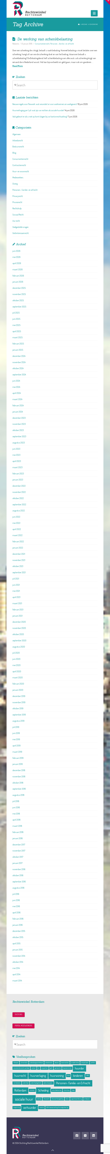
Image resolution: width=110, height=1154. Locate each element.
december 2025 (19, 288)
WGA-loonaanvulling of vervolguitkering (57, 1107)
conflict (93, 1063)
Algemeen (16, 134)
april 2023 (16, 461)
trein (67, 1099)
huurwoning (57, 1075)
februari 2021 (17, 609)
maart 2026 (17, 269)
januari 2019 (17, 764)
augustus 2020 (18, 646)
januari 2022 (17, 547)
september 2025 (19, 306)
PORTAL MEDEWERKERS (23, 1025)
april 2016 (16, 912)
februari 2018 (17, 832)
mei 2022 (16, 523)
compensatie (84, 1063)
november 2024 (18, 362)
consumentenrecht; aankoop (21, 1068)
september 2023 (19, 436)
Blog (14, 152)
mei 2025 (16, 325)
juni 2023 (16, 448)
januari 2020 (17, 690)
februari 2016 (17, 918)
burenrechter (65, 1063)
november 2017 (18, 850)
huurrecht (20, 1075)
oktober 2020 (18, 634)
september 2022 (19, 504)
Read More (17, 66)
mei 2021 (16, 591)
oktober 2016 (17, 875)
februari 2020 (18, 683)
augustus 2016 (18, 887)
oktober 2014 (17, 962)
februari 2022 (18, 541)
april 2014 (16, 974)
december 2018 (18, 770)
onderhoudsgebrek (36, 1083)
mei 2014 (16, 968)
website (41, 1107)
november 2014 (18, 956)
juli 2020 (16, 652)
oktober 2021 (17, 566)
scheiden (32, 1090)
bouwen (57, 1063)
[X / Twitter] (85, 1135)
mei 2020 (16, 665)
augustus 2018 (18, 795)
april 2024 (16, 393)
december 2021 (18, 554)
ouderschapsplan (48, 1083)
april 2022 (16, 529)
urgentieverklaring (76, 1099)
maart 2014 (17, 980)
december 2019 (18, 696)
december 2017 (18, 844)
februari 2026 (18, 275)
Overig (15, 183)
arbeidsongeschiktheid (36, 1063)
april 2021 (16, 597)
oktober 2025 (18, 300)
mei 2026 (16, 257)
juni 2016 (16, 900)
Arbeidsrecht (17, 140)
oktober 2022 (18, 498)
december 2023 (19, 418)
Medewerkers (17, 177)
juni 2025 (16, 319)
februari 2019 (17, 758)
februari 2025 (18, 343)
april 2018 (16, 819)
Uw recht (16, 220)
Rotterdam (20, 1090)
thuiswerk (46, 1099)
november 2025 (19, 294)
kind (68, 1075)
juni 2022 (16, 516)
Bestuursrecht (18, 146)
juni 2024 (16, 380)
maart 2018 (17, 826)
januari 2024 (17, 411)
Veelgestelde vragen (20, 227)
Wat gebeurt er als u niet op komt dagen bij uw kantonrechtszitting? (39, 116)
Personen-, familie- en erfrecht (62, 44)
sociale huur (24, 1099)
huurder (79, 1068)
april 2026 (16, 263)
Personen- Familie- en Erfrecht (73, 1083)
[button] (94, 13)
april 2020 (16, 671)
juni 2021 (16, 584)
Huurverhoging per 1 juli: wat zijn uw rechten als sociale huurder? (38, 110)
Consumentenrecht (42, 44)
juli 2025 (16, 312)
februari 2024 (18, 405)
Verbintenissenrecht (20, 233)
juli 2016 (15, 894)
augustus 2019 (18, 720)
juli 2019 (15, 727)
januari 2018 (17, 838)
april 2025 (16, 331)
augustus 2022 (18, 510)
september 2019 (19, 714)
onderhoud (26, 1083)
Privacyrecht (17, 196)
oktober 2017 (17, 857)
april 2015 (16, 943)
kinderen (78, 1075)
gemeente (58, 1068)
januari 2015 (17, 949)
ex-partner (45, 1068)
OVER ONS (18, 1014)
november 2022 (19, 492)
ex (38, 1068)
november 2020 (19, 628)
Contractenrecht (19, 165)
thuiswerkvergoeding (57, 1099)
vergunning (16, 1107)
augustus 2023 (18, 442)
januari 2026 (17, 281)
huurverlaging (38, 1075)
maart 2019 (17, 751)
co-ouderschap (75, 1063)
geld (51, 1068)
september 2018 (19, 788)
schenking (66, 1090)
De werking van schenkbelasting (45, 39)
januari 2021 (17, 615)
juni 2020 (16, 659)
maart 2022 (17, 535)
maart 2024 (17, 399)
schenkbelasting (56, 1090)
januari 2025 (17, 349)
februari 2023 (18, 473)
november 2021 (18, 560)
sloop (73, 1090)
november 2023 (19, 424)
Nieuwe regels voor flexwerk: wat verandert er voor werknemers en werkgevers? (44, 104)
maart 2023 (17, 467)
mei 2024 (16, 387)
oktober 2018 (17, 782)
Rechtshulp (17, 208)
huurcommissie (67, 1068)
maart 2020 (17, 677)
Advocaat (15, 1063)
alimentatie (24, 1063)
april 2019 (16, 745)
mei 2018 (16, 813)
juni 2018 (16, 807)
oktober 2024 (17, 368)
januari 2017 (17, 863)
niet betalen (17, 1083)
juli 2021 (15, 578)
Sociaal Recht (18, 214)
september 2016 (19, 881)
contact (34, 1068)
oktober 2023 (18, 430)
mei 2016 (16, 906)
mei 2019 (16, 739)
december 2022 (19, 485)
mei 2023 (16, 455)
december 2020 (19, 621)
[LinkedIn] (93, 1135)
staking (39, 1099)
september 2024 (19, 374)
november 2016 (18, 869)
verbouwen (87, 1099)
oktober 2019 (17, 708)
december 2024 (18, 356)
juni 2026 (16, 251)
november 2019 (18, 702)
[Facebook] (76, 1135)
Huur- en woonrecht (20, 171)
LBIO (87, 1075)
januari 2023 (17, 479)
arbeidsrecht (48, 1063)
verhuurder (29, 1107)
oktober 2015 (17, 937)
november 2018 (18, 776)
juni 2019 (16, 733)
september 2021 (19, 572)
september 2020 (19, 640)
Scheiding (43, 1090)
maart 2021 (17, 603)
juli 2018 (15, 801)
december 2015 (18, 931)
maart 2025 (17, 337)
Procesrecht (17, 202)
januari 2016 (17, 925)
